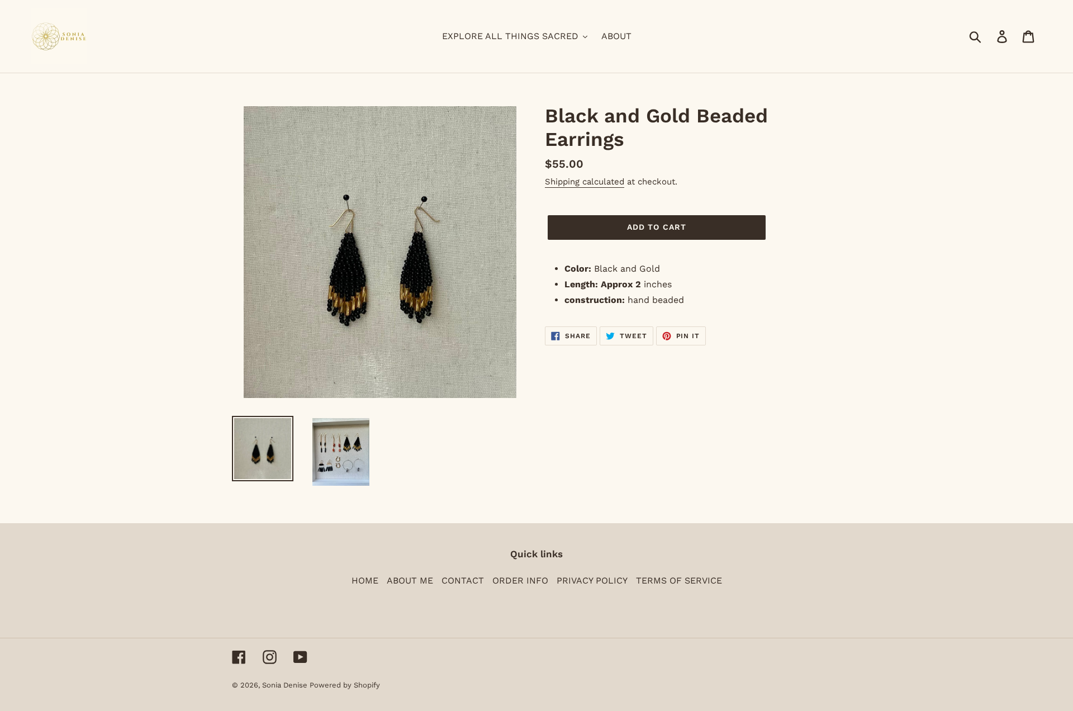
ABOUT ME (410, 580)
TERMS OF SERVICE (679, 580)
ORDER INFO (520, 580)
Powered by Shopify (345, 685)
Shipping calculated (584, 182)
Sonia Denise (286, 685)
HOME (365, 580)
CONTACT (462, 580)
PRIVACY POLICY (592, 580)
